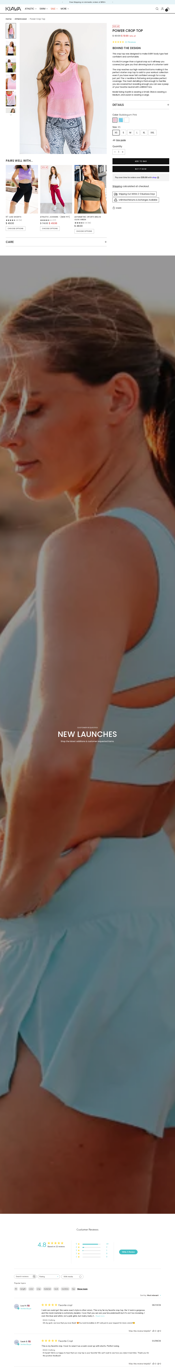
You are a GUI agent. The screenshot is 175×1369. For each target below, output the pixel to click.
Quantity (117, 146)
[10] (22, 189)
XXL (152, 132)
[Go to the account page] (162, 8)
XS (116, 132)
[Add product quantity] (122, 151)
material (47, 1289)
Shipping (117, 186)
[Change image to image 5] (11, 98)
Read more (100, 1316)
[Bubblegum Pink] (114, 120)
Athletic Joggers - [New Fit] (55, 217)
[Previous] (62, 2)
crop (38, 1289)
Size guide (121, 140)
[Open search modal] (157, 8)
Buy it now (140, 169)
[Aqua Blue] (120, 120)
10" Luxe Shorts (13, 217)
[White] (126, 120)
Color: (124, 114)
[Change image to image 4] (11, 81)
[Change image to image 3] (11, 64)
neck (56, 1289)
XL (144, 132)
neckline (65, 1289)
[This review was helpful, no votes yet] (153, 1331)
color (31, 1289)
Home (9, 19)
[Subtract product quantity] (115, 151)
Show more (82, 1289)
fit (16, 1289)
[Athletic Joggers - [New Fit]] (56, 189)
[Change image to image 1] (11, 31)
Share (119, 208)
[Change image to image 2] (11, 47)
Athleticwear (21, 19)
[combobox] (49, 1276)
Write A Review (128, 1252)
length (23, 1289)
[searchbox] (23, 1276)
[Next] (112, 2)
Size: (116, 127)
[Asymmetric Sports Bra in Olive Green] (90, 189)
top (73, 1289)
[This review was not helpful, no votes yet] (158, 1331)
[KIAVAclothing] (13, 9)
